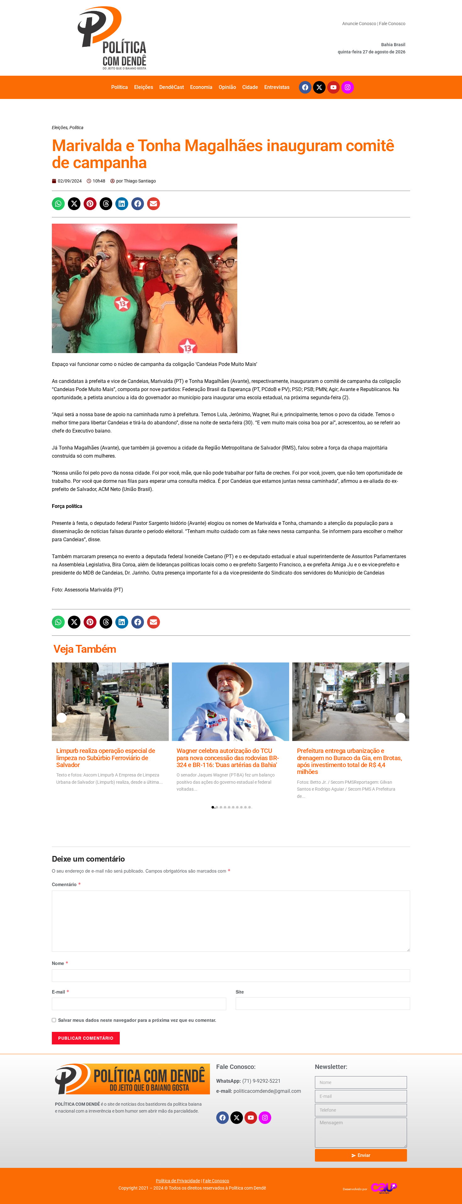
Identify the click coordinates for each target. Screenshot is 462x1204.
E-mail (60, 992)
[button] (58, 203)
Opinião (227, 87)
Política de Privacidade (178, 1180)
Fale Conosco (392, 23)
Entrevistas (276, 87)
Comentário (66, 884)
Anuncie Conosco (359, 23)
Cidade (250, 87)
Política (119, 87)
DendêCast (171, 87)
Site (240, 992)
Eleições (143, 87)
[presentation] (62, 718)
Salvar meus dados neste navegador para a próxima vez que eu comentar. (137, 1020)
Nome (60, 963)
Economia (201, 87)
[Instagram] (347, 87)
